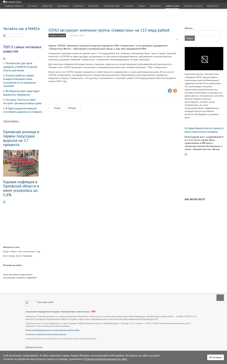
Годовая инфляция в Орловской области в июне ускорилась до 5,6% (21, 188)
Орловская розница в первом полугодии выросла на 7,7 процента (21, 138)
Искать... (189, 28)
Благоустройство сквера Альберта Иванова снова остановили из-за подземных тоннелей (19, 81)
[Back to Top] (220, 297)
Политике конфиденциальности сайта (105, 359)
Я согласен (216, 357)
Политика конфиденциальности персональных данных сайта (52, 330)
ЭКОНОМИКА (63, 6)
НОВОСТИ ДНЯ (172, 6)
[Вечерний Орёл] (12, 1)
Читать (216, 149)
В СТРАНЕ (32, 6)
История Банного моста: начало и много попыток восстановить (204, 129)
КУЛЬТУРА (129, 6)
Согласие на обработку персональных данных (45, 334)
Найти (190, 38)
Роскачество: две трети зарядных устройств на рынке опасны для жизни (20, 66)
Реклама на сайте (193, 6)
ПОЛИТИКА (79, 6)
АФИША (141, 6)
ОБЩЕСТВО (47, 6)
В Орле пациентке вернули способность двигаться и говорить (22, 110)
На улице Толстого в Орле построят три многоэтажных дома (22, 101)
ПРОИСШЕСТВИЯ (111, 6)
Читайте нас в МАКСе (21, 28)
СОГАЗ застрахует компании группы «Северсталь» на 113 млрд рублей (109, 30)
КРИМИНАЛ (93, 6)
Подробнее (31, 277)
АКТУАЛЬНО (155, 6)
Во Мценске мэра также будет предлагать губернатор (21, 92)
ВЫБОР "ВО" (212, 6)
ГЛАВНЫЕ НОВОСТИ (14, 6)
